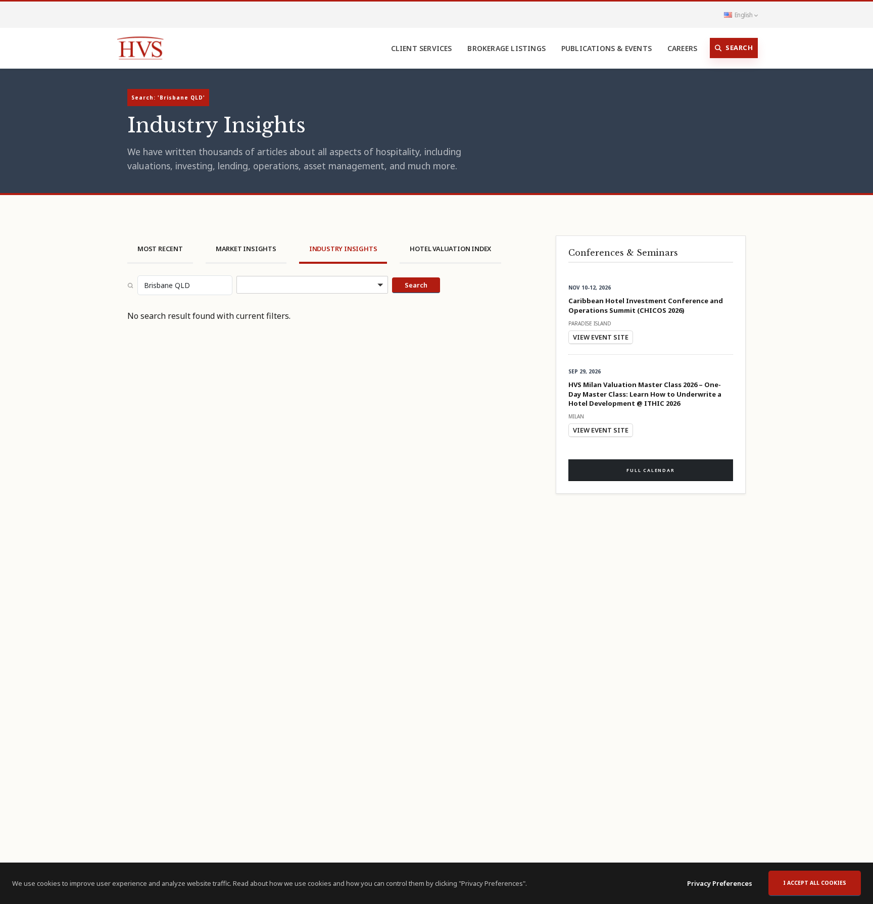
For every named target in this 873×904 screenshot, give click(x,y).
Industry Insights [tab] (343, 248)
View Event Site (600, 337)
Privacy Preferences (719, 883)
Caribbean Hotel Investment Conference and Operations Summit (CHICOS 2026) (645, 305)
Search (739, 47)
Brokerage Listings (506, 48)
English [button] (743, 15)
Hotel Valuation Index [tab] (450, 248)
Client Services (421, 48)
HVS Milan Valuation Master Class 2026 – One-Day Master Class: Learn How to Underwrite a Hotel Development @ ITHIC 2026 (644, 393)
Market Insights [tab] (246, 248)
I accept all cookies (814, 882)
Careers (682, 48)
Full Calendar (650, 470)
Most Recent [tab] (160, 248)
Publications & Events (606, 48)
